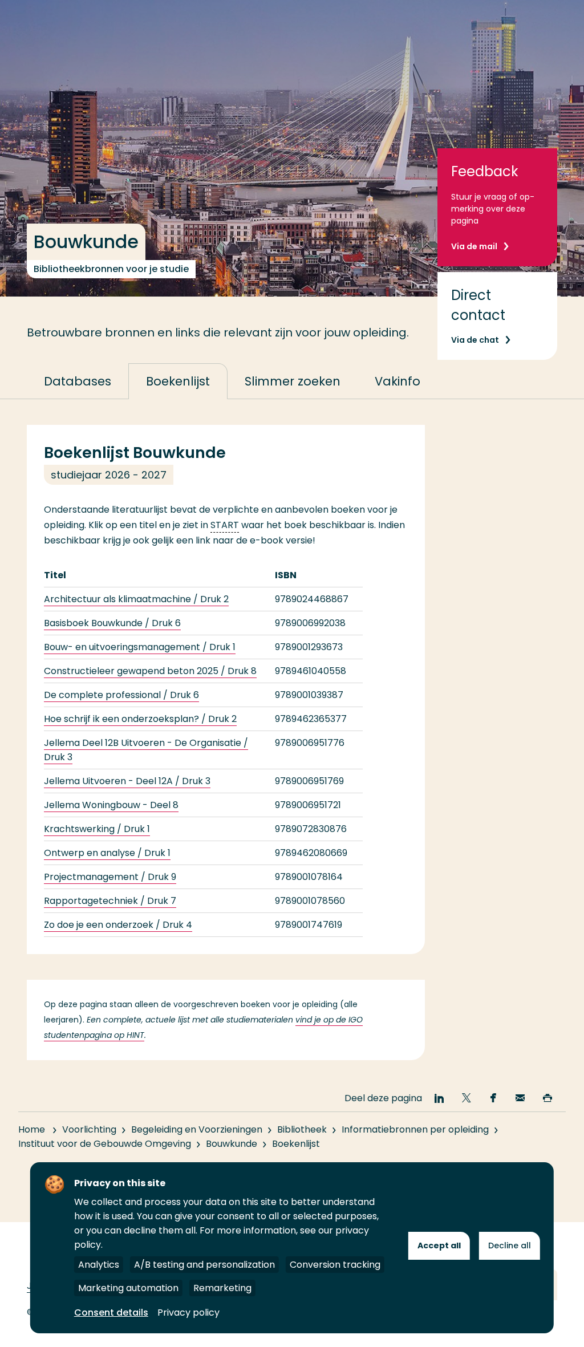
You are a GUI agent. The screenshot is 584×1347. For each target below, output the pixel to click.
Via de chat (475, 340)
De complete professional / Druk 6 (121, 694)
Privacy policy (188, 1312)
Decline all (509, 1245)
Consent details (111, 1312)
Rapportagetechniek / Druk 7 (110, 900)
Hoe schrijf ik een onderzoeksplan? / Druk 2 (140, 718)
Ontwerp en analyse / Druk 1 (107, 852)
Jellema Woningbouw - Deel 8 (111, 805)
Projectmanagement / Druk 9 (110, 876)
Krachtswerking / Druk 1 (97, 828)
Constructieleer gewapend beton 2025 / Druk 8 (150, 670)
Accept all (439, 1245)
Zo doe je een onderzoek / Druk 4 (118, 924)
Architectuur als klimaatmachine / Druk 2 (136, 599)
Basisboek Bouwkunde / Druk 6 (112, 623)
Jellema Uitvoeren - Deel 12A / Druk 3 (127, 781)
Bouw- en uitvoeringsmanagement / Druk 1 (140, 647)
